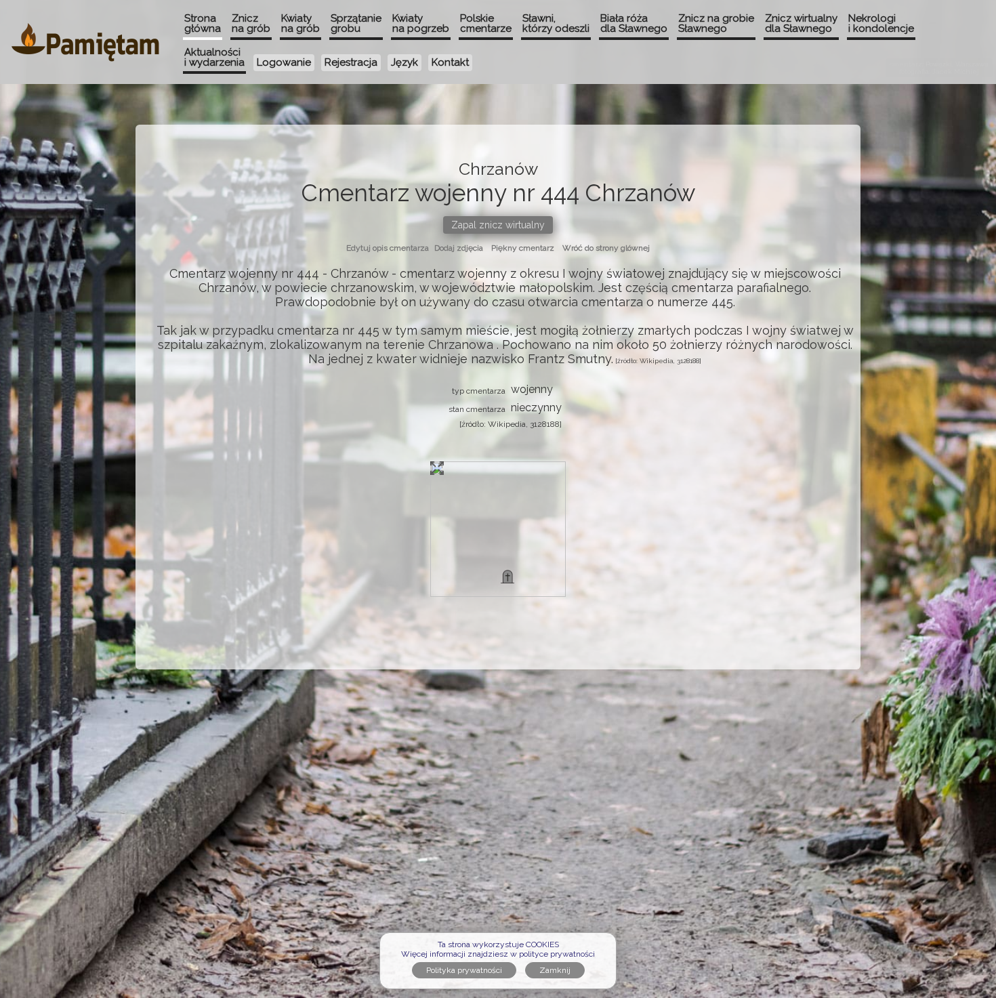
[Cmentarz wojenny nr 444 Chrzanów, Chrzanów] (507, 576)
